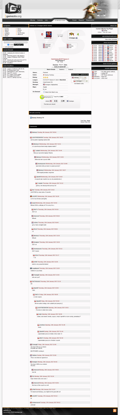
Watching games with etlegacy (15, 55)
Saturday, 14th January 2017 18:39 (52, 314)
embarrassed (36, 402)
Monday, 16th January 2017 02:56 (49, 383)
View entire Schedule (111, 39)
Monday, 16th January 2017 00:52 (49, 369)
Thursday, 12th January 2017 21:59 (48, 261)
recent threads (8, 50)
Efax (95, 73)
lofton (111, 55)
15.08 (95, 52)
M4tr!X (111, 46)
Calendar (40, 20)
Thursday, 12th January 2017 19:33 (49, 242)
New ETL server (12, 73)
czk (111, 50)
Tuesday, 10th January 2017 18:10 (44, 189)
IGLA (35, 229)
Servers (7, 34)
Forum (74, 20)
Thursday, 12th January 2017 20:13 (52, 248)
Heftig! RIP (104, 73)
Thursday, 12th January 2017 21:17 (49, 255)
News (19, 28)
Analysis (70, 69)
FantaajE (36, 275)
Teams (7, 31)
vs (105, 46)
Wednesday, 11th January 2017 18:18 (51, 176)
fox (33, 189)
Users (6, 35)
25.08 (95, 46)
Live (46, 20)
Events (7, 28)
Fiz (33, 376)
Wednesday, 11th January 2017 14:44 (51, 150)
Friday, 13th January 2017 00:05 (48, 294)
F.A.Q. (19, 31)
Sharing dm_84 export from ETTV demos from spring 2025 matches (14, 60)
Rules (65, 64)
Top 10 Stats (21, 33)
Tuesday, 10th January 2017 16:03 (53, 137)
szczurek (97, 78)
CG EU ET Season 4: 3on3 (50, 80)
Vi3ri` (95, 71)
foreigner (48, 84)
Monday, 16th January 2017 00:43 (47, 362)
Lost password (9, 47)
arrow (111, 47)
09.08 (95, 59)
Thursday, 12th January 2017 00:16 (48, 209)
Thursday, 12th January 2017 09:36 (47, 229)
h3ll (95, 75)
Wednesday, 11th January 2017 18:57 (55, 170)
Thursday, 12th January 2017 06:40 (48, 222)
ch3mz (36, 222)
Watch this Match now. (51, 92)
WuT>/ (36, 209)
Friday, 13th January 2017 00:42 (50, 301)
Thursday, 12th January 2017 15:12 (53, 183)
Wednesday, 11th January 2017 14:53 (53, 157)
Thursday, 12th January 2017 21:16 (50, 281)
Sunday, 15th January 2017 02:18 (53, 338)
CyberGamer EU (48, 82)
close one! (104, 78)
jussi (111, 52)
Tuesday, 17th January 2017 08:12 (50, 402)
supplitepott (35, 268)
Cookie (11, 44)
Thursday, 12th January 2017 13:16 (49, 235)
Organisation (90, 20)
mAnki (111, 49)
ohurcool (36, 216)
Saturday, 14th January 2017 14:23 (49, 275)
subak (111, 57)
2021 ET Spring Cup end (14, 77)
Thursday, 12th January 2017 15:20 (49, 268)
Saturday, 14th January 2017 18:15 (58, 307)
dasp (105, 30)
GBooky (32, 20)
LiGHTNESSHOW (37, 137)
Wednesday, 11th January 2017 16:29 (48, 196)
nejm (40, 314)
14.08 (95, 54)
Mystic (111, 60)
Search (7, 30)
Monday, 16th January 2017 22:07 (45, 389)
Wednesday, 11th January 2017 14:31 (50, 144)
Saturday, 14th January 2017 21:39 (55, 325)
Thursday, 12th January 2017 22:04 (48, 288)
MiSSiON (96, 76)
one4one (42, 325)
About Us (20, 34)
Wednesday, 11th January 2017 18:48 (56, 163)
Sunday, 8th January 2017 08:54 (47, 132)
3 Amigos (72, 38)
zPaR (35, 261)
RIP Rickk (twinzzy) (107, 75)
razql (33, 203)
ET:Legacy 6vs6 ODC (13, 76)
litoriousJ (35, 132)
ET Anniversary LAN (13, 70)
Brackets (55, 64)
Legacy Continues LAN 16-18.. (16, 69)
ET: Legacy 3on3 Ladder (14, 74)
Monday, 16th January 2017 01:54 (44, 376)
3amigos (71, 101)
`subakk (37, 150)
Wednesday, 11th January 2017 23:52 (46, 203)
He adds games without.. (108, 71)
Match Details (51, 69)
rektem (46, 38)
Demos (20, 30)
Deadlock (10, 62)
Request (81, 20)
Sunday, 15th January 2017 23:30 (46, 355)
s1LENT (34, 196)
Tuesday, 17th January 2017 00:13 (47, 396)
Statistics (61, 69)
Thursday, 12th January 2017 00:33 (49, 216)
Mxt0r (100, 46)
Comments (33, 126)
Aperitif (39, 176)
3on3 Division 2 (60, 60)
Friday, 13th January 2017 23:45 (47, 344)
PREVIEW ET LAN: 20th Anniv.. (16, 71)
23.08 (95, 47)
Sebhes (34, 355)
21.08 (95, 49)
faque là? (104, 76)
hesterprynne (41, 163)
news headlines (8, 66)
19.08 (95, 50)
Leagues (7, 33)
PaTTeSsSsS (36, 281)
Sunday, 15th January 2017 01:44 (53, 331)
